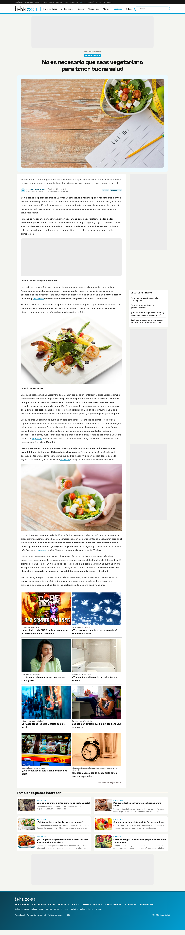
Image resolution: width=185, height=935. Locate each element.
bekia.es (19, 909)
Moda (37, 2)
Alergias (107, 9)
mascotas (65, 909)
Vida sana (130, 9)
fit (96, 909)
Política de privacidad (36, 915)
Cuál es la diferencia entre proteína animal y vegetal (63, 803)
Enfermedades (50, 9)
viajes (100, 909)
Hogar (98, 2)
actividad (65, 459)
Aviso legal (20, 915)
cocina (42, 909)
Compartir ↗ (116, 190)
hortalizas (38, 298)
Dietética (118, 9)
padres (49, 909)
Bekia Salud (88, 51)
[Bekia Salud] (28, 9)
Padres (59, 2)
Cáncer (81, 9)
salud (73, 909)
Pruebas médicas (112, 904)
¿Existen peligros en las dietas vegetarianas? (60, 822)
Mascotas (74, 2)
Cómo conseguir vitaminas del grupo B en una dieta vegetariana (139, 841)
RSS (68, 915)
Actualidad (29, 2)
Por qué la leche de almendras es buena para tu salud (137, 804)
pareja (56, 909)
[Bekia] (19, 2)
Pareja (66, 2)
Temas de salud (146, 904)
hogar (90, 909)
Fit (104, 2)
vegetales (37, 438)
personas (41, 550)
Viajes (109, 2)
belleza (34, 909)
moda (26, 909)
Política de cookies (56, 915)
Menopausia (93, 9)
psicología (82, 909)
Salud (82, 2)
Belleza (44, 2)
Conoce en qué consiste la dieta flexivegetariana (138, 822)
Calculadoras (129, 904)
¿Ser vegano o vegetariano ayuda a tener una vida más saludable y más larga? (62, 841)
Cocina (51, 2)
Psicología (90, 2)
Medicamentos (68, 9)
